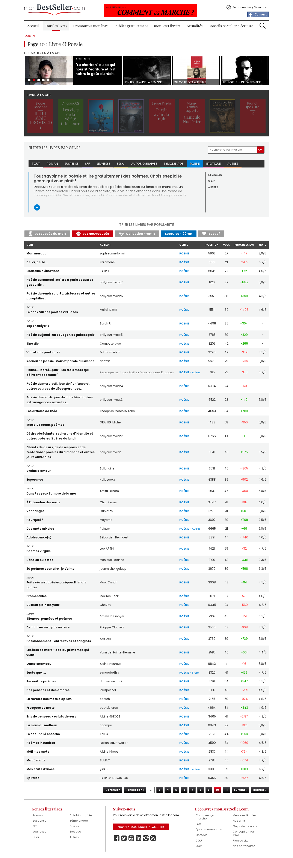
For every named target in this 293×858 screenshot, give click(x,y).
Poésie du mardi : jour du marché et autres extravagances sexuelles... (59, 399)
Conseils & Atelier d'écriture (230, 25)
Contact (201, 835)
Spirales (32, 778)
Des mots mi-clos (40, 529)
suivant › (240, 790)
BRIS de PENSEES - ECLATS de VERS (51, 717)
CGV (199, 846)
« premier (113, 790)
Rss (153, 838)
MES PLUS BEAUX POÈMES (45, 425)
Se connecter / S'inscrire (250, 7)
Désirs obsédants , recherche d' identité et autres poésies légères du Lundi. (59, 436)
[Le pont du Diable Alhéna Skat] (131, 116)
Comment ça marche (205, 817)
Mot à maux (35, 760)
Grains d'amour (38, 471)
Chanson (215, 175)
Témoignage (173, 163)
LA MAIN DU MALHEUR (41, 725)
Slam (211, 181)
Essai (121, 163)
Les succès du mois (50, 234)
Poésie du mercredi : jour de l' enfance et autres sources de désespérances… (58, 386)
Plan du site (241, 841)
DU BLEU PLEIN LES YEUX (43, 605)
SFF (87, 163)
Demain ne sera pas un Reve (47, 627)
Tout (36, 163)
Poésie (195, 163)
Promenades (36, 596)
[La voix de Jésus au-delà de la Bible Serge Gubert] (222, 116)
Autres (232, 163)
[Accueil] (54, 10)
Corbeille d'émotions (42, 271)
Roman (52, 163)
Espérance (34, 480)
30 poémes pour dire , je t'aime (50, 569)
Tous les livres (56, 25)
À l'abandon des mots (43, 502)
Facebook (116, 838)
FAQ (198, 824)
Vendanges (35, 511)
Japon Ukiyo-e (38, 326)
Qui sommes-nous (209, 829)
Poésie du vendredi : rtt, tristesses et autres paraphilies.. (60, 295)
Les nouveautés (96, 234)
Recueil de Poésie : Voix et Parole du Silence (60, 361)
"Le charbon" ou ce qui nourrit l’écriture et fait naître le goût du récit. (96, 69)
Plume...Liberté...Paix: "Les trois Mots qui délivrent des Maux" (57, 372)
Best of (214, 234)
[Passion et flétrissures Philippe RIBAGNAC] (101, 116)
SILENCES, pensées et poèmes (49, 619)
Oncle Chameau (38, 664)
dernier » (259, 790)
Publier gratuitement (131, 25)
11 (226, 790)
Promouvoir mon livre (90, 25)
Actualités (194, 25)
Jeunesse (103, 163)
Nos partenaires (244, 846)
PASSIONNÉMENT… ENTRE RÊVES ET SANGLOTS (58, 641)
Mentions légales (245, 815)
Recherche (262, 26)
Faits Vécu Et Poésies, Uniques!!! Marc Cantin (56, 584)
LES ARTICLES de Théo (41, 411)
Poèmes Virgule (38, 551)
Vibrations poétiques (43, 352)
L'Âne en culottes (39, 560)
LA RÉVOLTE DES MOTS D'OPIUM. (49, 699)
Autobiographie (144, 163)
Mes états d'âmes (40, 769)
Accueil (33, 25)
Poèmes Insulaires (40, 743)
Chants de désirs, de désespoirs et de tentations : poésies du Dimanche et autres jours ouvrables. (60, 452)
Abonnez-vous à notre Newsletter (141, 827)
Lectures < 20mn (178, 234)
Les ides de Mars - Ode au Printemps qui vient (57, 652)
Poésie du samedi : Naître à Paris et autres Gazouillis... (59, 282)
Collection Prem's (140, 234)
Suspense (72, 163)
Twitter (124, 838)
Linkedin (138, 838)
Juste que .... (36, 673)
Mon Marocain (37, 253)
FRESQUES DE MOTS (40, 708)
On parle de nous (245, 826)
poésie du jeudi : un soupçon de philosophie (60, 335)
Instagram (146, 838)
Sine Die (32, 344)
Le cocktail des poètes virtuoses (52, 312)
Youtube (131, 838)
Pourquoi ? (34, 520)
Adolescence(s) (38, 537)
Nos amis (239, 821)
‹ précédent (135, 790)
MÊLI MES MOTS (37, 752)
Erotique (213, 163)
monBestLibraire (167, 25)
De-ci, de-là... (37, 262)
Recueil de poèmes (41, 681)
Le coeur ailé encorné (43, 734)
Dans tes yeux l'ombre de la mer (51, 494)
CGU (199, 841)
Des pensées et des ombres (47, 690)
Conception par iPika (244, 833)
